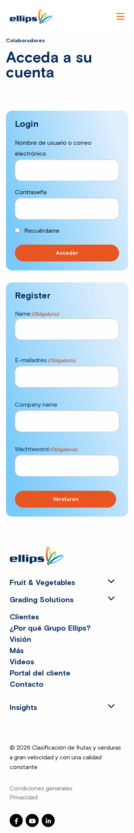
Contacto (27, 684)
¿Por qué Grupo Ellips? (50, 628)
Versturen (66, 499)
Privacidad (24, 797)
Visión (20, 639)
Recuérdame (41, 231)
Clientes (24, 617)
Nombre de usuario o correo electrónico (53, 148)
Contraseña (31, 192)
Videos (22, 662)
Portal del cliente (40, 673)
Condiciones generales (41, 788)
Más (17, 651)
